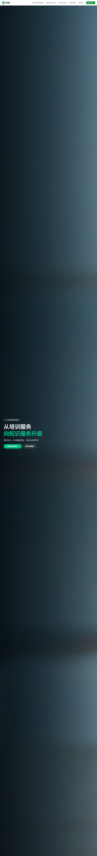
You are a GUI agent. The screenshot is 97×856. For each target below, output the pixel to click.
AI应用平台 (89, 2)
